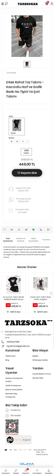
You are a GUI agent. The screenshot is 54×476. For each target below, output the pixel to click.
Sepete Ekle (28, 173)
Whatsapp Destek (40, 360)
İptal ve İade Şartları (14, 389)
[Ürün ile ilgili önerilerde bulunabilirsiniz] (49, 229)
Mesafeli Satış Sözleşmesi (11, 395)
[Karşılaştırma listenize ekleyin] (27, 229)
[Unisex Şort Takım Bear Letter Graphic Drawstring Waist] (40, 284)
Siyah (13, 133)
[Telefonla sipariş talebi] (41, 229)
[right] (51, 293)
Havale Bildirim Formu (42, 374)
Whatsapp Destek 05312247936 (23, 200)
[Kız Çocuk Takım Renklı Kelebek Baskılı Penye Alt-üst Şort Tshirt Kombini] (13, 284)
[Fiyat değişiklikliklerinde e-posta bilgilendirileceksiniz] (34, 229)
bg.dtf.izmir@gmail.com (18, 346)
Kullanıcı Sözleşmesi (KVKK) (14, 380)
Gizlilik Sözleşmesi (13, 385)
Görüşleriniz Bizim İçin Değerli (22, 211)
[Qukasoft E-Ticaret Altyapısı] (27, 464)
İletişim (35, 356)
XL (17, 141)
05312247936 (12, 341)
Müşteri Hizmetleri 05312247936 (23, 189)
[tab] (8, 240)
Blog (7, 360)
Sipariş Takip (38, 378)
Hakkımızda (10, 356)
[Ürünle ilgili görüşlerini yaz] (19, 229)
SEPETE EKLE (15, 312)
